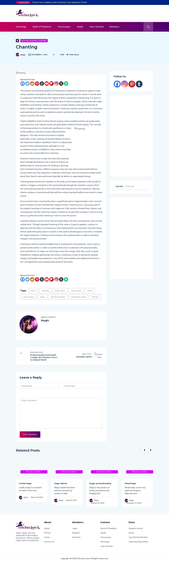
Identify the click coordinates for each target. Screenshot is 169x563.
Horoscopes (64, 26)
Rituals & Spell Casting (34, 41)
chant (33, 290)
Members (114, 26)
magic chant (60, 290)
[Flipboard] (51, 83)
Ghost (131, 533)
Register (76, 533)
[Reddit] (32, 83)
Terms (47, 537)
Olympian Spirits (84, 357)
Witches (95, 297)
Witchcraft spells (78, 297)
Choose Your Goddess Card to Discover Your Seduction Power (59, 2)
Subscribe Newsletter (138, 541)
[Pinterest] (37, 83)
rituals (90, 290)
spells (42, 297)
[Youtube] (47, 83)
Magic (23, 55)
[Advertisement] (101, 13)
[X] (61, 83)
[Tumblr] (42, 83)
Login (74, 528)
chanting (45, 290)
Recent (119, 186)
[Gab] (66, 83)
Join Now (76, 537)
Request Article (136, 528)
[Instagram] (56, 83)
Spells (80, 26)
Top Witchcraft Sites (138, 537)
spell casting (28, 297)
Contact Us (49, 541)
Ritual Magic (130, 483)
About (47, 528)
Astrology (21, 26)
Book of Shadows (42, 26)
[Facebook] (22, 83)
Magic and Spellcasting (100, 483)
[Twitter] (27, 83)
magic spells (76, 290)
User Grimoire (97, 26)
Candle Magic (25, 483)
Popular (129, 186)
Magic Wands (60, 483)
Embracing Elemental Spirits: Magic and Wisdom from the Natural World (43, 357)
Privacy (47, 533)
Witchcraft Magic (58, 297)
